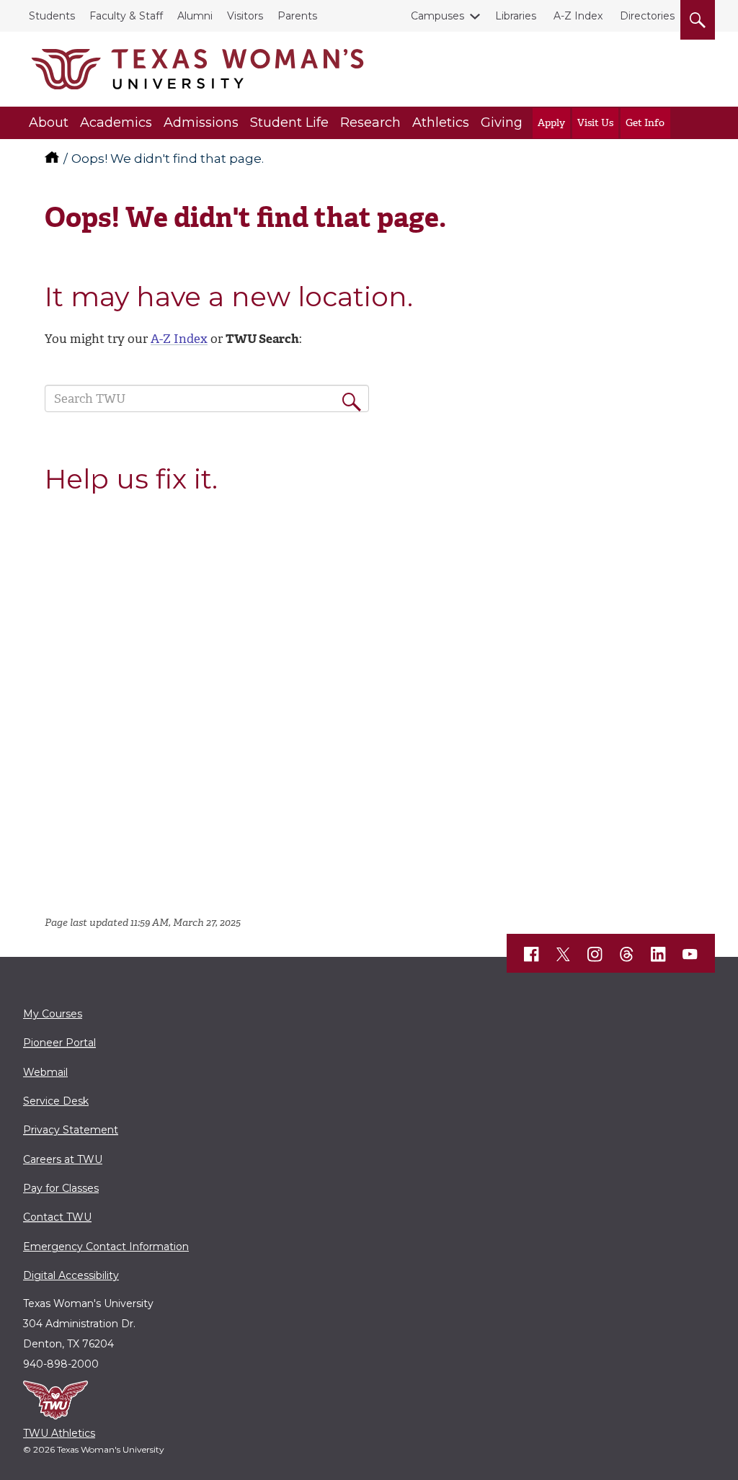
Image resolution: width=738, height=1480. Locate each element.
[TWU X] (563, 954)
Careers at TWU (62, 1159)
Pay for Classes (61, 1188)
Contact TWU (57, 1217)
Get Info (645, 123)
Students (52, 15)
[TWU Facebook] (532, 954)
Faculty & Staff (126, 15)
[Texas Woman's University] (197, 69)
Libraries (515, 15)
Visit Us (595, 123)
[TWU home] (53, 158)
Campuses (437, 15)
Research (370, 122)
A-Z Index (578, 15)
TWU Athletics (59, 1433)
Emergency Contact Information (106, 1246)
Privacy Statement (70, 1129)
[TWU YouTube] (690, 954)
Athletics (440, 122)
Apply (551, 123)
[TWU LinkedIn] (658, 954)
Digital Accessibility (71, 1275)
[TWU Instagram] (595, 954)
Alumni (195, 15)
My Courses (52, 1013)
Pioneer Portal (59, 1042)
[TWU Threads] (627, 954)
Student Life (289, 122)
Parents (297, 15)
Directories (647, 15)
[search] (697, 17)
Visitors (245, 15)
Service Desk (56, 1101)
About (48, 122)
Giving (502, 122)
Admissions (201, 122)
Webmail (45, 1072)
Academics (116, 122)
